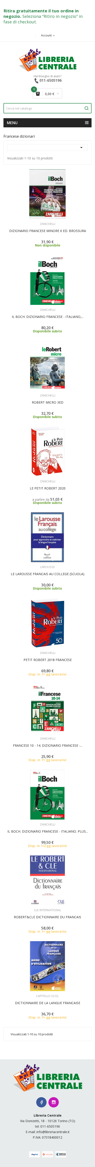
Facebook (41, 1102)
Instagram (53, 1102)
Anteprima (35, 221)
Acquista (52, 221)
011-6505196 (50, 1126)
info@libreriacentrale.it (53, 1132)
